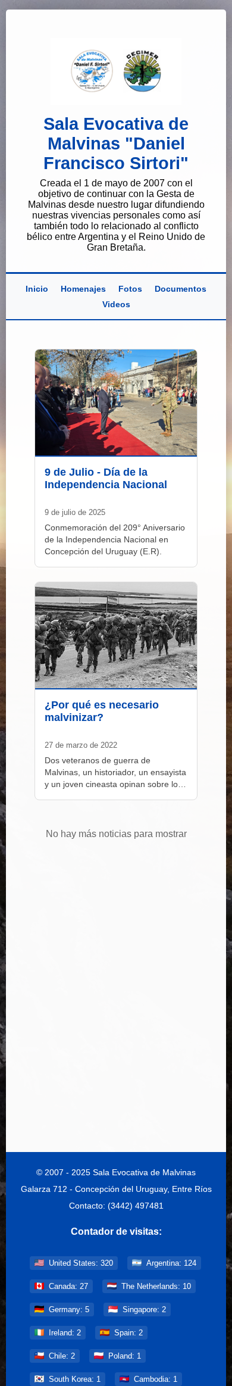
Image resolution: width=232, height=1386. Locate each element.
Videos (116, 304)
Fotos (130, 289)
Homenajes (83, 289)
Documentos (180, 289)
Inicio (37, 289)
